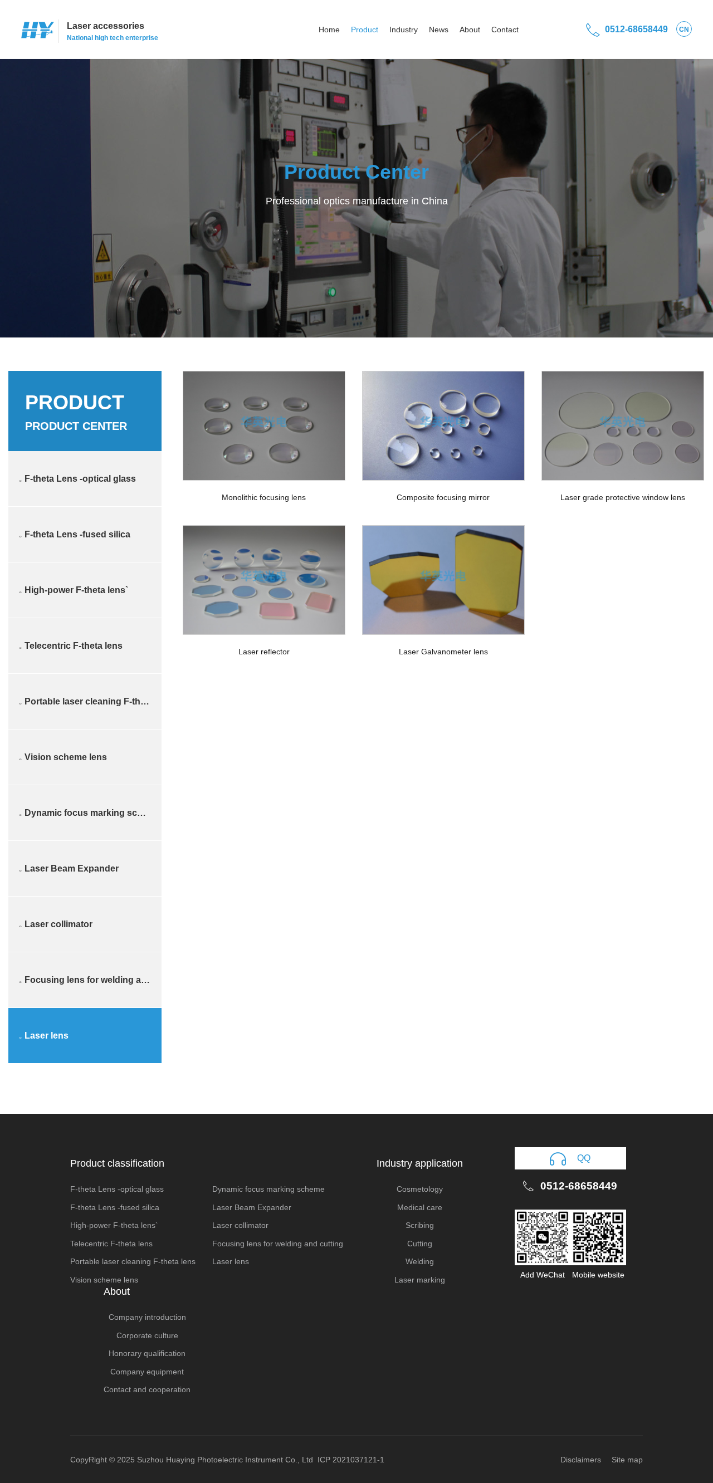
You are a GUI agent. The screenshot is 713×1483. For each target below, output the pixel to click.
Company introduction (147, 1317)
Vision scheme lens (63, 757)
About (470, 29)
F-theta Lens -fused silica (74, 534)
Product (364, 29)
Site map (627, 1459)
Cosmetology (420, 1189)
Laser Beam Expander (69, 868)
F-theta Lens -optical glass (77, 478)
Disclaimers (580, 1459)
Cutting (419, 1243)
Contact (505, 29)
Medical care (419, 1207)
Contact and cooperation (147, 1389)
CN (684, 29)
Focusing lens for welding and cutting (90, 980)
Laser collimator (55, 924)
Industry (403, 29)
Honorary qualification (147, 1353)
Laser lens (44, 1035)
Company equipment (147, 1371)
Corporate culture (147, 1335)
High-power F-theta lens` (73, 590)
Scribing (420, 1225)
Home (329, 29)
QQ (583, 1158)
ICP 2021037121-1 (351, 1459)
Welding (420, 1261)
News (438, 29)
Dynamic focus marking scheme (89, 813)
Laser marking (419, 1279)
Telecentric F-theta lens (71, 645)
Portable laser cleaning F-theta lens (90, 701)
